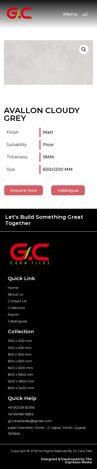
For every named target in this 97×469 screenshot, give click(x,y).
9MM (48, 157)
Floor (48, 144)
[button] (83, 49)
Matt (48, 132)
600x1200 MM (58, 169)
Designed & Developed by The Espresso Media (66, 460)
